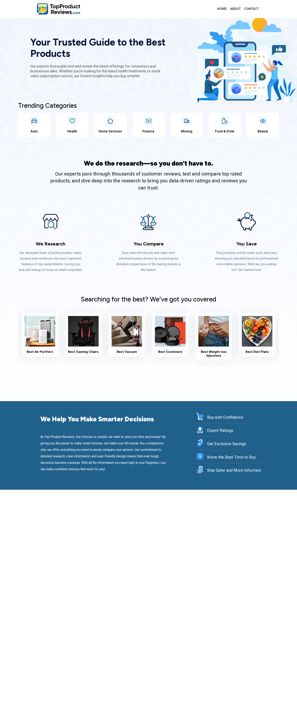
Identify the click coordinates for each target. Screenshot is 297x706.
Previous (15, 337)
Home (222, 9)
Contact (251, 9)
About (235, 9)
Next (282, 337)
